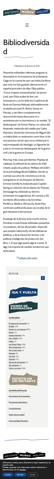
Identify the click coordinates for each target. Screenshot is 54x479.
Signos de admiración (17, 362)
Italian (11, 341)
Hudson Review (15, 335)
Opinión (12, 359)
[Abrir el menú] (27, 25)
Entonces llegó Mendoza (18, 421)
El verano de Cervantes (18, 323)
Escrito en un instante (17, 329)
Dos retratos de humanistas (19, 396)
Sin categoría (14, 365)
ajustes (23, 470)
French (11, 332)
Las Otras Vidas (15, 344)
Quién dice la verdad (17, 414)
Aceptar (8, 475)
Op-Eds (12, 356)
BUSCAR (13, 273)
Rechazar (20, 475)
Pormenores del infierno (18, 402)
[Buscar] (43, 278)
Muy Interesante (15, 347)
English (11, 326)
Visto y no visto (15, 368)
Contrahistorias (15, 408)
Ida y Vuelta (13, 338)
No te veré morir (15, 350)
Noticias (12, 353)
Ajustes (32, 475)
